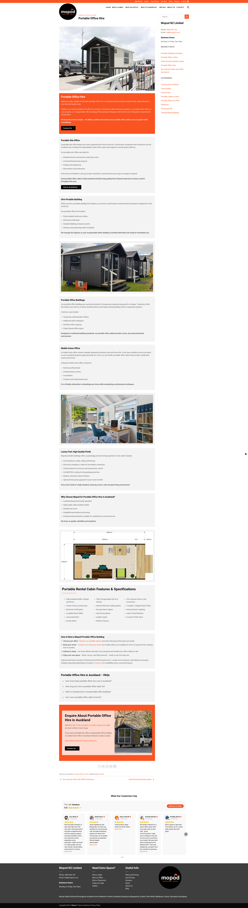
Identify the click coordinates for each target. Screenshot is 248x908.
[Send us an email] (183, 1)
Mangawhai (134, 897)
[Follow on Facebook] (181, 1)
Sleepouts (165, 105)
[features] (246, 454)
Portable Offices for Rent (87, 15)
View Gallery (69, 741)
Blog (127, 889)
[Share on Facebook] (99, 766)
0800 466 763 (138, 1)
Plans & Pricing (81, 741)
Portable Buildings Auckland (171, 53)
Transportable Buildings (170, 113)
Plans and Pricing (132, 875)
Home (108, 7)
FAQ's (127, 883)
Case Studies (166, 89)
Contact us (98, 663)
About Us (171, 7)
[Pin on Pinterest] (111, 766)
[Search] (188, 7)
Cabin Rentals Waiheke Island (140, 779)
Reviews (176, 1)
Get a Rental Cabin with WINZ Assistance (78, 779)
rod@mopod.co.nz (173, 32)
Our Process (155, 1)
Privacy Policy (95, 905)
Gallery (146, 1)
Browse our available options (90, 641)
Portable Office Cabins (169, 57)
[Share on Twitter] (103, 766)
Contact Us (92, 741)
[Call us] (185, 1)
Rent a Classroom (149, 7)
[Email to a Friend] (107, 766)
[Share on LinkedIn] (115, 766)
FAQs (170, 1)
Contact (180, 7)
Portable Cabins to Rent (170, 97)
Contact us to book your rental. (90, 645)
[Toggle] (63, 681)
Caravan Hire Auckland (170, 85)
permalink (101, 774)
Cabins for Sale (98, 883)
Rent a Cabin (117, 7)
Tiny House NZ (166, 109)
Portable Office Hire (168, 65)
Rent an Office (132, 7)
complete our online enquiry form (93, 725)
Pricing (162, 7)
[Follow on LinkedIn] (188, 1)
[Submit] (187, 17)
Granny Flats (166, 93)
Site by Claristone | (84, 905)
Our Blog (163, 1)
